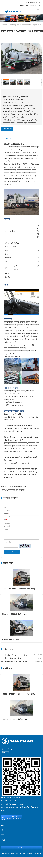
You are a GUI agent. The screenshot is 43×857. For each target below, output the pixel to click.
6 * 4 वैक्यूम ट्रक (14, 25)
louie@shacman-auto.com (30, 5)
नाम (5, 507)
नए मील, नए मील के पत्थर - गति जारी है (13, 658)
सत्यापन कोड (7, 542)
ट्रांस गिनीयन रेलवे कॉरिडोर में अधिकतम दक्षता (15, 661)
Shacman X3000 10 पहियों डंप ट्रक (14, 614)
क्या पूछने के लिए (8, 526)
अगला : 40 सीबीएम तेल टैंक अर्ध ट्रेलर (12, 490)
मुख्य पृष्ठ (4, 25)
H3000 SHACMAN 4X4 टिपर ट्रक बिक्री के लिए (18, 589)
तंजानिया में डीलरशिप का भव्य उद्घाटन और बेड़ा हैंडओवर (15, 655)
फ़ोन (5, 520)
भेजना (11, 551)
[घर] (15, 11)
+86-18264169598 (33, 3)
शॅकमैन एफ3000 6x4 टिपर (10, 639)
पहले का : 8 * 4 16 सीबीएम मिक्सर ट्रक (13, 486)
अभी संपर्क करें (7, 129)
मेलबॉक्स (6, 513)
